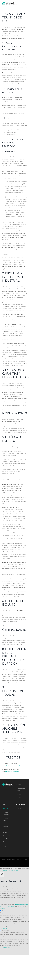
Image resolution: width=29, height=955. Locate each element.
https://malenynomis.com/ (12, 771)
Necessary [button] (2, 908)
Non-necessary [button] (4, 928)
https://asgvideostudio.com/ (12, 765)
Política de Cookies (5, 819)
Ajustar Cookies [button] (5, 870)
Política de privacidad (8, 906)
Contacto (19, 794)
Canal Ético (19, 798)
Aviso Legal (6, 808)
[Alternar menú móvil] (26, 2)
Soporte (19, 808)
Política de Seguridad (5, 825)
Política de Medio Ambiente (7, 837)
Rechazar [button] (16, 870)
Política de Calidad (5, 831)
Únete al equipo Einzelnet (21, 789)
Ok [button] (12, 870)
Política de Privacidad (6, 813)
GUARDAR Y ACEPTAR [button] (6, 947)
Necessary (4, 910)
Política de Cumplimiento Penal (6, 844)
